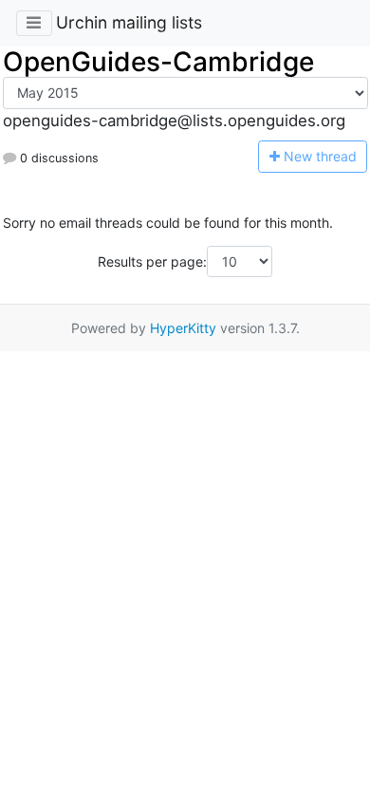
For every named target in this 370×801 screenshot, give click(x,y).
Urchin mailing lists (129, 22)
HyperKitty (183, 328)
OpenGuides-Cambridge (158, 62)
